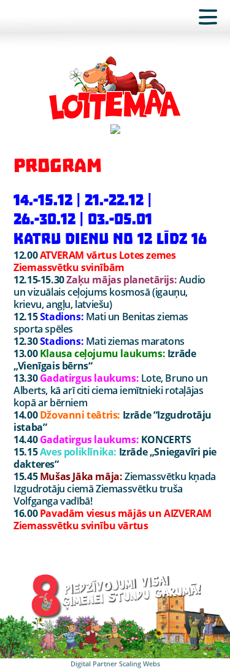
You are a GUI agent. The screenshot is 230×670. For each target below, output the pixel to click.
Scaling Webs (139, 663)
